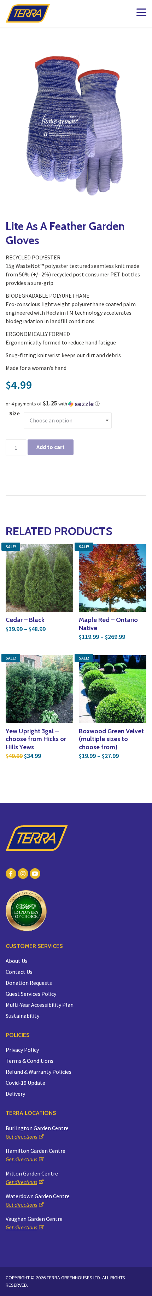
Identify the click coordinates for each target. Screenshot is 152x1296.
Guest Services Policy (31, 993)
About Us (17, 960)
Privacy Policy (22, 1049)
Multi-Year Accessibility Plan (40, 1004)
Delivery (15, 1093)
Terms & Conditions (29, 1060)
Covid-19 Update (25, 1082)
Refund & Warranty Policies (38, 1071)
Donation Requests (29, 982)
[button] (76, 403)
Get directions (21, 1136)
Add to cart (50, 446)
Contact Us (19, 971)
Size (14, 413)
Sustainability (22, 1015)
